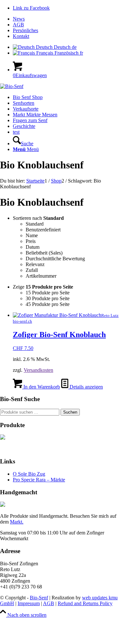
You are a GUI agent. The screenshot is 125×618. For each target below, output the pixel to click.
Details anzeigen (85, 387)
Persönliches (25, 30)
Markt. (16, 521)
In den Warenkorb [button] (41, 387)
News (19, 19)
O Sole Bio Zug (29, 474)
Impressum (29, 603)
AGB (18, 24)
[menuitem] (69, 19)
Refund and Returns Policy (85, 603)
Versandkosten (38, 370)
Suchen (70, 412)
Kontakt (21, 36)
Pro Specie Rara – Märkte (39, 479)
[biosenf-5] (11, 86)
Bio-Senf (39, 597)
